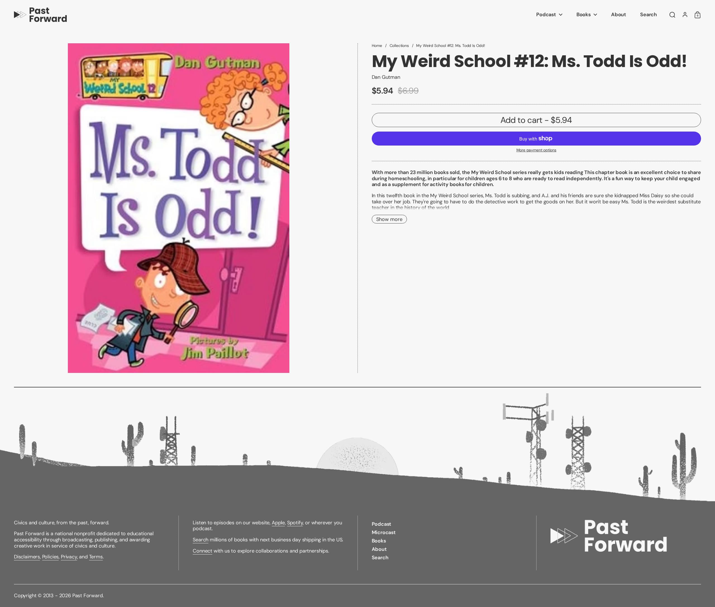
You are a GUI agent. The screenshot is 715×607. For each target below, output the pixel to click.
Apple (278, 522)
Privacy (69, 556)
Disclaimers (27, 556)
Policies (50, 556)
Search (200, 539)
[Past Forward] (40, 14)
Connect (202, 551)
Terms (96, 556)
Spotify (295, 522)
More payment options (536, 150)
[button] (672, 15)
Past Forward (87, 595)
